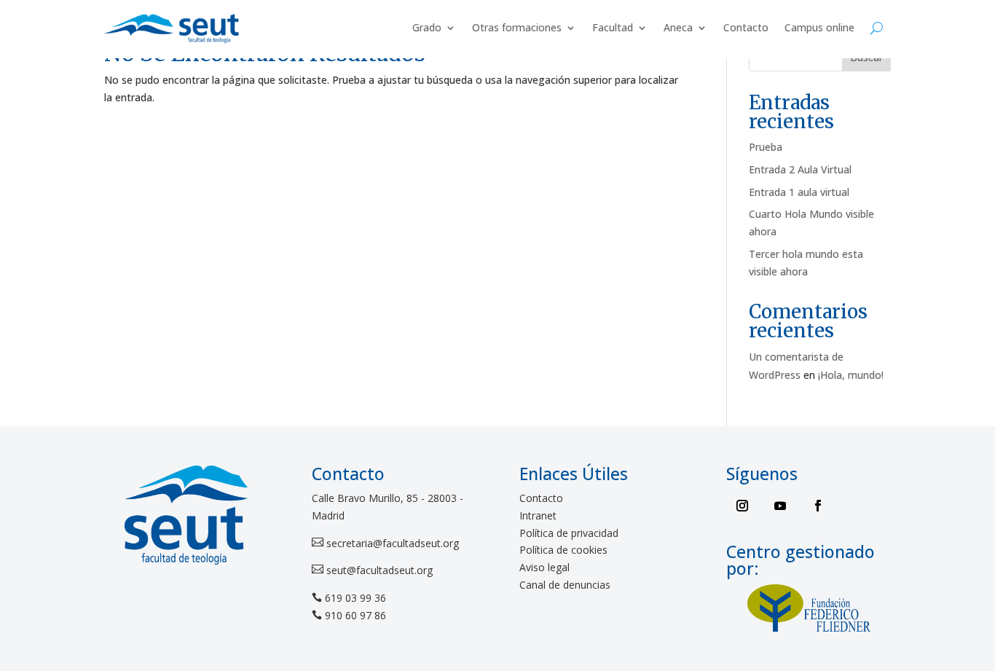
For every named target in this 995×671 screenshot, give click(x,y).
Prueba (765, 147)
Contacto (745, 27)
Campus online (819, 27)
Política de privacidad (568, 533)
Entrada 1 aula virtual (799, 192)
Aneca (678, 27)
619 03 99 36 (355, 598)
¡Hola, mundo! (851, 375)
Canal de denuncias (564, 585)
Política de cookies (563, 550)
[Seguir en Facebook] (818, 506)
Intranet (538, 515)
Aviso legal (544, 567)
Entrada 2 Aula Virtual (800, 169)
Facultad (612, 27)
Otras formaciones (517, 27)
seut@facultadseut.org (378, 570)
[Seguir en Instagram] (742, 506)
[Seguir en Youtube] (780, 505)
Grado (426, 27)
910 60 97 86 (355, 615)
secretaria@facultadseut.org (391, 543)
